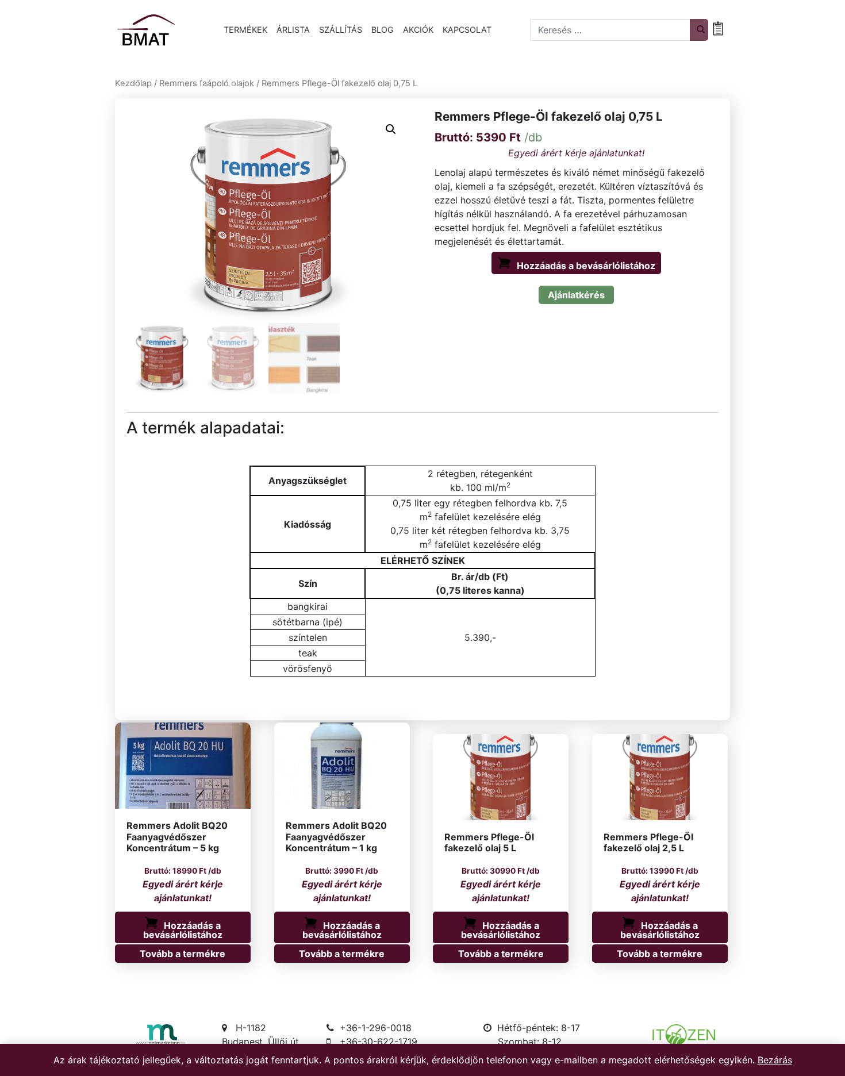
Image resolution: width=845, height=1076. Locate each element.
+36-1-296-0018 (376, 1027)
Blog (382, 29)
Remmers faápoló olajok (206, 83)
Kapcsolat (467, 29)
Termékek (245, 29)
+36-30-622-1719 (378, 1041)
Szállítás (340, 29)
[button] (391, 129)
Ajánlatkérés (576, 295)
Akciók (418, 29)
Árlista (293, 29)
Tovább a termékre (182, 953)
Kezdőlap (133, 83)
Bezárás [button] (775, 1060)
